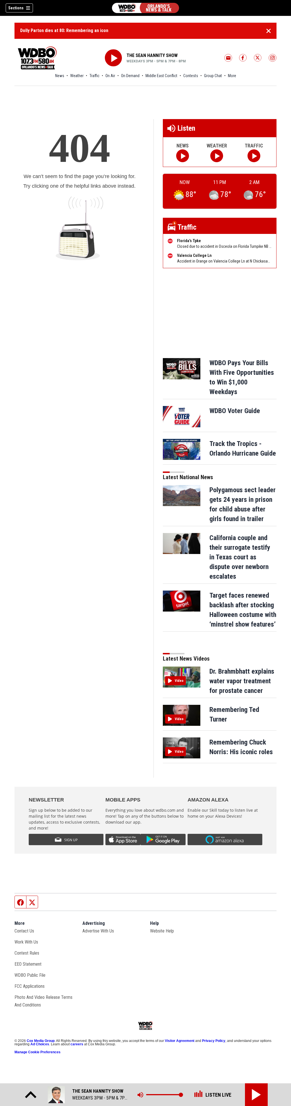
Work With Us (26, 942)
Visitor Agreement (179, 1041)
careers (76, 1044)
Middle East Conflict (161, 75)
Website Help (162, 931)
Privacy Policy (213, 1041)
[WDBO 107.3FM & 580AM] (145, 8)
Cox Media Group (41, 1041)
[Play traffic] (254, 155)
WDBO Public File (29, 975)
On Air (110, 75)
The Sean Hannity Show (152, 55)
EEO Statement (27, 964)
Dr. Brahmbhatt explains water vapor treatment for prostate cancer (241, 681)
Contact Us (24, 931)
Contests (190, 75)
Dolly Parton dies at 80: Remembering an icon (64, 30)
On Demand (130, 75)
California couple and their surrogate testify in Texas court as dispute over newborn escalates (239, 557)
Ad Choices (39, 1044)
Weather (77, 75)
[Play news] (182, 155)
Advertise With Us (98, 931)
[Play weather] (216, 155)
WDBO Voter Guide (234, 411)
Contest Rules (26, 953)
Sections (16, 8)
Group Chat (213, 75)
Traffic (94, 75)
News (59, 75)
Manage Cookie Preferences (37, 1052)
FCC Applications (29, 986)
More (232, 75)
